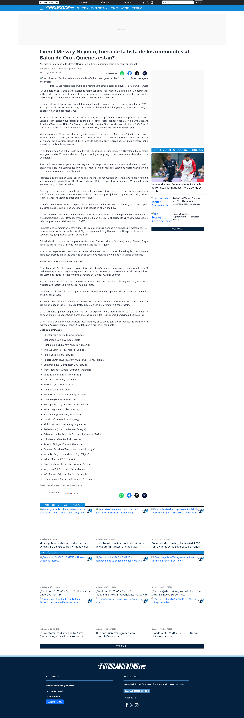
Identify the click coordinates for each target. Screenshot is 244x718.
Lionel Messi (53, 485)
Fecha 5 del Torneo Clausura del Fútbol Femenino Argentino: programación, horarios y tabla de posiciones (187, 202)
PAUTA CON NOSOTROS (137, 691)
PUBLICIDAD (127, 2)
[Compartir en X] (137, 73)
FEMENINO (137, 8)
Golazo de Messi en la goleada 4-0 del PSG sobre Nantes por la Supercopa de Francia (175, 544)
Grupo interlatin (53, 696)
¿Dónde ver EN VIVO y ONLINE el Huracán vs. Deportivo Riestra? (66, 592)
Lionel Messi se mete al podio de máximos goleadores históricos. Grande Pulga (120, 544)
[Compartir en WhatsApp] (122, 73)
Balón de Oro (77, 485)
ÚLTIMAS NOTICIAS (49, 2)
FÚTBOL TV (105, 2)
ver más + (178, 228)
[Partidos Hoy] (152, 2)
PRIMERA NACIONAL (120, 8)
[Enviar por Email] (144, 73)
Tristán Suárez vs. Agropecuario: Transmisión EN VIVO (186, 217)
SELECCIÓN (82, 8)
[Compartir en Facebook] (129, 73)
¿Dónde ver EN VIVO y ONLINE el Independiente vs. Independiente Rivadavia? (121, 592)
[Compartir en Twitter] (136, 495)
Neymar (65, 485)
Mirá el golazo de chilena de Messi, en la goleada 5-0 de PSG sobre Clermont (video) (64, 544)
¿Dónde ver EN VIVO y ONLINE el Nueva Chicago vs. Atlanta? (174, 634)
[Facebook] (144, 2)
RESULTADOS (83, 2)
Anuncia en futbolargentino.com (60, 685)
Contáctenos (54, 702)
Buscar (199, 2)
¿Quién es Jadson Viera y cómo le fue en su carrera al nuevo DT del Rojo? (176, 592)
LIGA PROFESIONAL (99, 8)
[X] (148, 2)
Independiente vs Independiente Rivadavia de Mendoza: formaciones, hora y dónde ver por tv (177, 188)
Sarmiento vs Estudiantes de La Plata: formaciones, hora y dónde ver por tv (61, 634)
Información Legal (54, 691)
